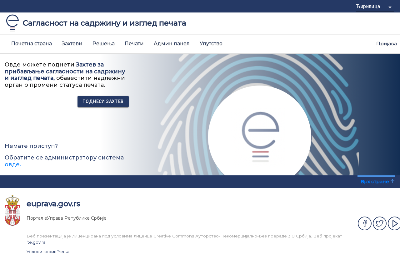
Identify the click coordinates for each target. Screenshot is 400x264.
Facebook (365, 223)
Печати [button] (134, 43)
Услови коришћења (48, 251)
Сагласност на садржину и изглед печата (104, 22)
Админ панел (172, 43)
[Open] (390, 7)
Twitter (380, 223)
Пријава (386, 43)
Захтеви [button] (72, 43)
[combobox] (375, 8)
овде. (13, 164)
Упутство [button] (211, 43)
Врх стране (375, 181)
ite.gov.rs (36, 242)
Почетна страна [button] (31, 43)
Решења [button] (103, 43)
